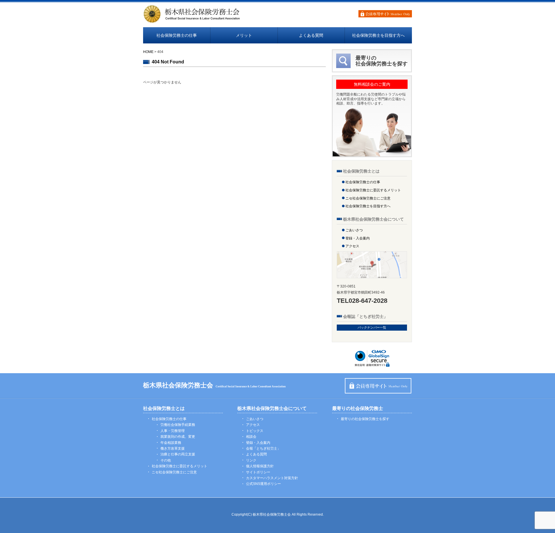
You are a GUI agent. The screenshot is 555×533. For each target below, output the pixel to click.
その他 (165, 460)
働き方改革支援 (172, 448)
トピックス (254, 431)
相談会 (251, 437)
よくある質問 (311, 35)
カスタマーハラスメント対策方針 (272, 478)
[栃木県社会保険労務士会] (191, 21)
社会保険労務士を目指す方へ (378, 35)
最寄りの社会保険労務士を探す (365, 419)
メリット (244, 35)
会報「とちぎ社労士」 (263, 448)
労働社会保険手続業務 (177, 425)
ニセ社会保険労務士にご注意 (368, 198)
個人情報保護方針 (260, 466)
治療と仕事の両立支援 (177, 454)
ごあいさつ (354, 230)
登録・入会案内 (357, 238)
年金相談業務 (170, 443)
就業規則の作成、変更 (177, 437)
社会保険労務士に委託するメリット (373, 190)
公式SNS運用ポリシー (263, 484)
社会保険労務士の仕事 (176, 35)
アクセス (352, 246)
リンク (251, 460)
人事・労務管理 (172, 431)
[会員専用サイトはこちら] (385, 13)
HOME (148, 52)
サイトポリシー (258, 472)
